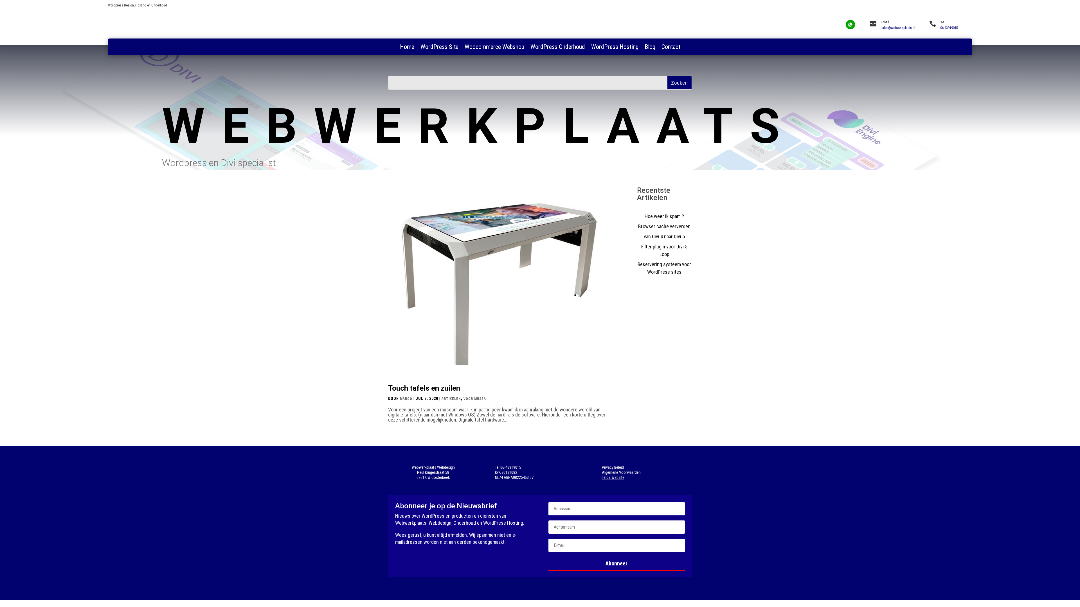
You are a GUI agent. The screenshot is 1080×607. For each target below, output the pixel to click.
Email (885, 22)
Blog (650, 47)
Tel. (943, 22)
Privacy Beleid (613, 467)
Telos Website (613, 477)
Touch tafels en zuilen (424, 388)
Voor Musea (475, 399)
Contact (671, 47)
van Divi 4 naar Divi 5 (664, 236)
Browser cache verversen (664, 226)
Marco (406, 399)
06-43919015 (949, 28)
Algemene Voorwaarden (621, 472)
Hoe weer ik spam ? (664, 216)
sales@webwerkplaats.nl (898, 28)
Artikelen (451, 399)
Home (407, 47)
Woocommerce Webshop (494, 47)
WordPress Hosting (614, 47)
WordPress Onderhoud (557, 47)
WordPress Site (439, 47)
